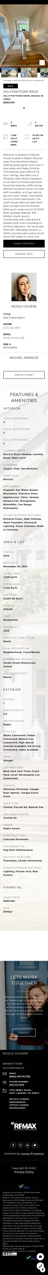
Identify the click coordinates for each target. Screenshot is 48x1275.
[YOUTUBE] (34, 1145)
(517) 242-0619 (11, 327)
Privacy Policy (24, 1172)
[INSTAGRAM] (20, 1145)
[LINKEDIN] (27, 1145)
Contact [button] (24, 1032)
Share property (24, 243)
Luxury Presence (32, 1153)
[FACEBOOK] (13, 1145)
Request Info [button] (24, 254)
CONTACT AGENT (24, 375)
